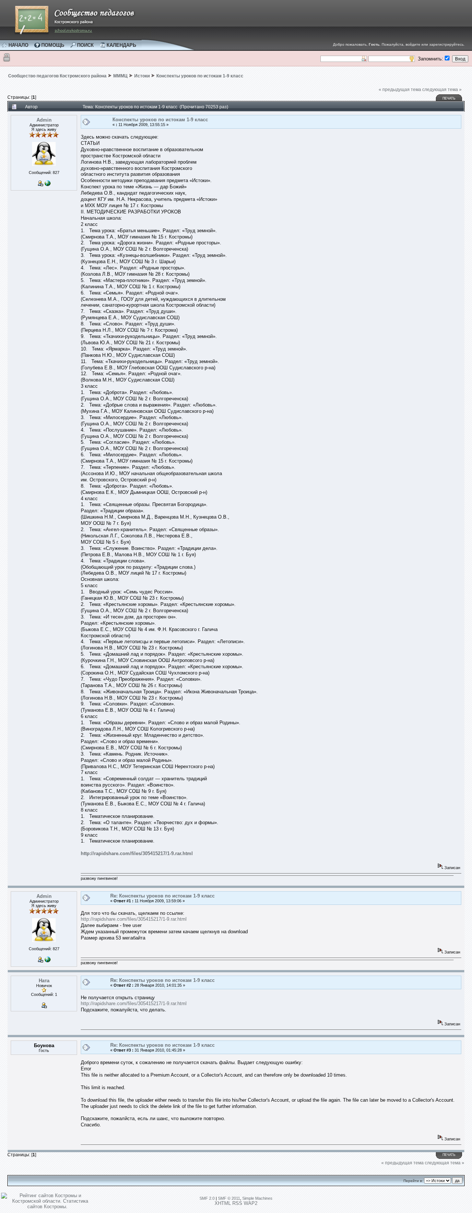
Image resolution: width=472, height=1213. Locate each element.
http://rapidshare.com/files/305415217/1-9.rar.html (137, 853)
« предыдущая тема (400, 89)
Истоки (142, 76)
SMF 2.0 (207, 1198)
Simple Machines (257, 1198)
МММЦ (120, 76)
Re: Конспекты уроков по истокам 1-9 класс (162, 896)
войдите (413, 44)
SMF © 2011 (229, 1198)
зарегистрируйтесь (446, 44)
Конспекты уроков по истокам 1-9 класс (199, 76)
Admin (44, 120)
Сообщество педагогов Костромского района (57, 76)
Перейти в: (413, 1181)
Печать (448, 98)
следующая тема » (442, 89)
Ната (44, 980)
